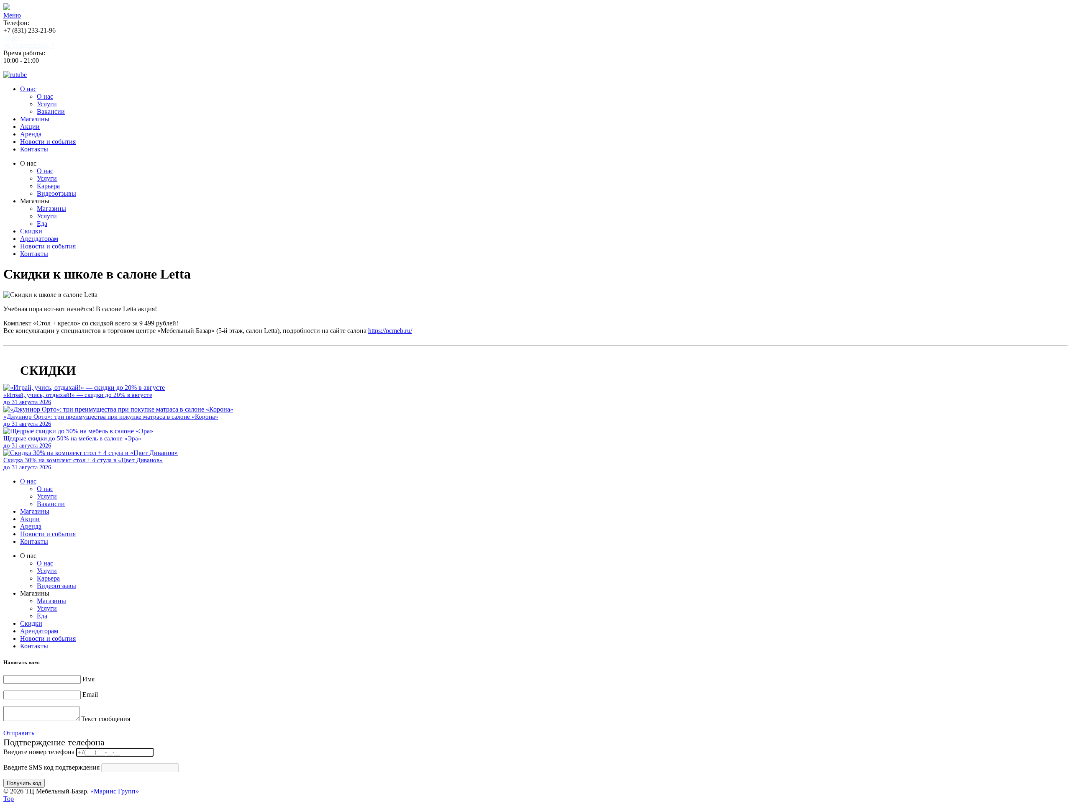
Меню (12, 15)
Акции (30, 126)
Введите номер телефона (38, 751)
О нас (28, 88)
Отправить (18, 733)
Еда (42, 223)
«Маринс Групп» (114, 791)
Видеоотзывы (56, 193)
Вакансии (51, 111)
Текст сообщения (105, 718)
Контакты (34, 149)
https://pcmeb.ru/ (390, 330)
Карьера (48, 185)
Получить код (24, 783)
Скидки (31, 231)
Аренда (30, 134)
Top (8, 798)
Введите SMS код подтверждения (51, 767)
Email (90, 694)
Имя (88, 679)
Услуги (47, 103)
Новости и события (48, 141)
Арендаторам (39, 238)
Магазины (34, 119)
